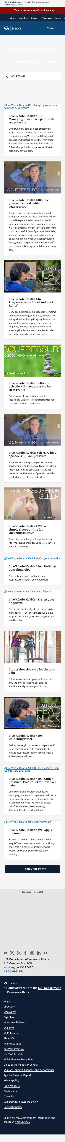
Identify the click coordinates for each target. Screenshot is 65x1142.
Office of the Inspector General (21, 1065)
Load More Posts (35, 869)
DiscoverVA (10, 1012)
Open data (10, 1096)
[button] (32, 10)
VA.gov (7, 1001)
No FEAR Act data (13, 1054)
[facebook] (25, 953)
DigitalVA (9, 1017)
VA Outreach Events (15, 1022)
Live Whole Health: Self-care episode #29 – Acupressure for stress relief (30, 386)
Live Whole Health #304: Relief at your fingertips (32, 568)
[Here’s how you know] (32, 3)
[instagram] (32, 953)
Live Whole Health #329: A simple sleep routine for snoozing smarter (27, 529)
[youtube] (5, 953)
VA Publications (12, 1033)
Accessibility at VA (14, 1049)
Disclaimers (10, 1091)
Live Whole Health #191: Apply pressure (30, 831)
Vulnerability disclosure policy (21, 1102)
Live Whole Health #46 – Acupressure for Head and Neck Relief (31, 302)
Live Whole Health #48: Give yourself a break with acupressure (29, 203)
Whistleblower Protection (18, 1059)
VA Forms (9, 1028)
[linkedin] (39, 953)
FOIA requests (12, 1086)
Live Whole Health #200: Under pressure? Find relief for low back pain (32, 782)
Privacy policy (11, 1080)
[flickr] (45, 953)
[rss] (19, 953)
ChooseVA (9, 1007)
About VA (9, 1038)
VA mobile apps (12, 1044)
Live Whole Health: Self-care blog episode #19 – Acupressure (32, 454)
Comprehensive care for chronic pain (32, 671)
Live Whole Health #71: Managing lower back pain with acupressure (31, 119)
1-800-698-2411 (14, 971)
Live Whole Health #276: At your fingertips (32, 601)
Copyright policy (13, 1107)
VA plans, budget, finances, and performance (29, 1070)
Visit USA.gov (22, 1122)
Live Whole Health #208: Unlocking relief (26, 737)
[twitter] (12, 953)
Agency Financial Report (17, 1075)
